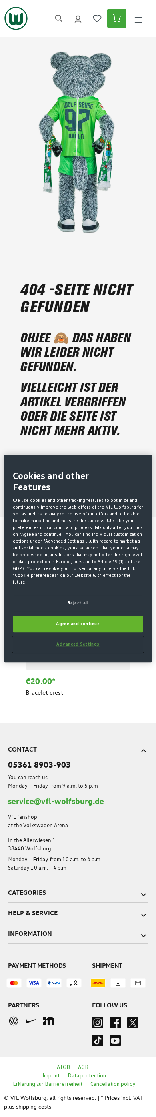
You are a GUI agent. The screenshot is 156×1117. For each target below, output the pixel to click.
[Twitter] (132, 1025)
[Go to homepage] (16, 18)
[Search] (58, 18)
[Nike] (31, 1021)
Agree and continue (78, 624)
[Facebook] (115, 1025)
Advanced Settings (78, 644)
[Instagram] (97, 1025)
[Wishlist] (97, 18)
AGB (83, 1067)
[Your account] (78, 18)
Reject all (78, 603)
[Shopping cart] (117, 18)
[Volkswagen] (13, 1020)
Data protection (87, 1076)
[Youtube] (115, 1043)
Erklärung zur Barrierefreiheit (47, 1084)
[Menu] (138, 18)
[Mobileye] (48, 1021)
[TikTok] (97, 1043)
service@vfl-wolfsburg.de (56, 801)
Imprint (51, 1076)
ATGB (63, 1067)
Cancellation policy (113, 1084)
